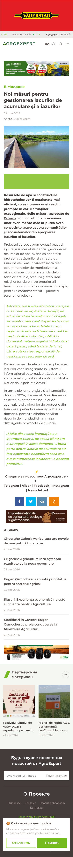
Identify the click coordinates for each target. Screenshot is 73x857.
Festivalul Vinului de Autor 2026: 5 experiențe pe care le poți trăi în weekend (18, 726)
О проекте (14, 803)
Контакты (36, 807)
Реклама (30, 803)
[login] (60, 44)
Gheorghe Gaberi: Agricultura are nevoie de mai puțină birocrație (36, 541)
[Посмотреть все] (65, 674)
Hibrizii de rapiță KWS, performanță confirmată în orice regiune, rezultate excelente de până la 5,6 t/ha (54, 726)
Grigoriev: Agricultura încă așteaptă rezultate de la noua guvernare (32, 561)
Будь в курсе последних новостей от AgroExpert (36, 760)
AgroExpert (22, 118)
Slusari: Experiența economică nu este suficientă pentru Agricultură (34, 602)
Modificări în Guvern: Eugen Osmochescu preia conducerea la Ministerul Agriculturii (30, 624)
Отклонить (21, 843)
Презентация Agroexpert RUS (36, 817)
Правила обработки (52, 803)
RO (47, 44)
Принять (52, 843)
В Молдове (14, 87)
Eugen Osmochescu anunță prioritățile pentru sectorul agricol (35, 581)
